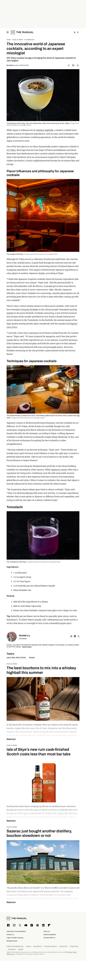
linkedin (75, 636)
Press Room (12, 949)
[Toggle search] (77, 32)
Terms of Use (63, 946)
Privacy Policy (74, 946)
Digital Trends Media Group (15, 946)
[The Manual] (22, 32)
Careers (28, 946)
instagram (71, 636)
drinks (42, 273)
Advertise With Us (49, 938)
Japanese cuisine (59, 469)
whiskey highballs (44, 130)
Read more (11, 739)
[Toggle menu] (8, 32)
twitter (78, 636)
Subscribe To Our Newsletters (16, 931)
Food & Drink (12, 664)
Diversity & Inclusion (50, 946)
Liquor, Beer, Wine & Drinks (16, 657)
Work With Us (38, 946)
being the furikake (29, 309)
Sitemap (20, 949)
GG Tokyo (11, 150)
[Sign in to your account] (74, 32)
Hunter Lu (12, 65)
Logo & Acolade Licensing (15, 938)
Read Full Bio (26, 647)
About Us (47, 931)
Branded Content (12, 941)
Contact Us (10, 934)
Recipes (32, 657)
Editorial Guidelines (50, 934)
